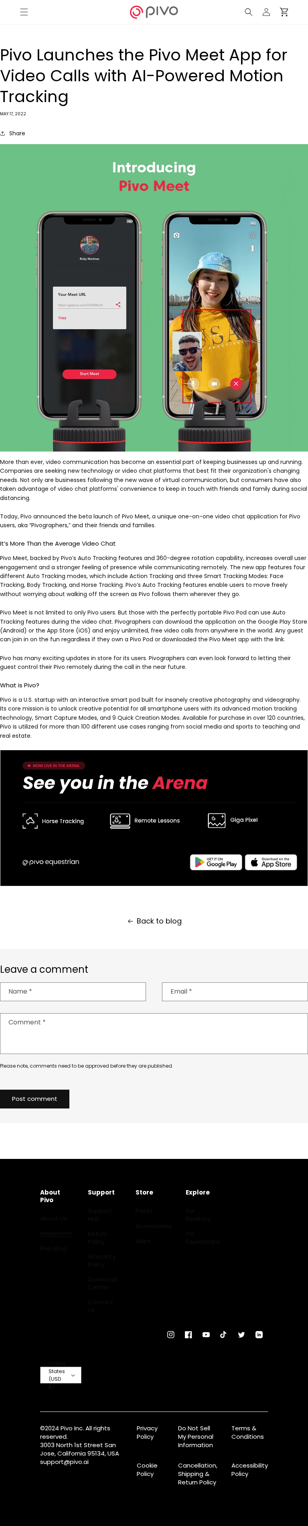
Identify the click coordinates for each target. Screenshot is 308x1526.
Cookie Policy (147, 1469)
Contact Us (100, 1306)
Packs (144, 1211)
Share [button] (17, 133)
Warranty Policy (102, 1260)
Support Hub (100, 1215)
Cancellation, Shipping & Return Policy (197, 1473)
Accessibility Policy (249, 1469)
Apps (143, 1241)
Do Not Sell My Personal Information (195, 1436)
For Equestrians (203, 1237)
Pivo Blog (53, 1249)
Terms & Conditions (247, 1432)
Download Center (103, 1283)
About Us (53, 1219)
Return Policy (97, 1237)
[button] (24, 12)
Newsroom (56, 1233)
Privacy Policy (147, 1432)
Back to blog (159, 921)
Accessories (154, 1226)
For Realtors (198, 1215)
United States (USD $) (57, 1375)
